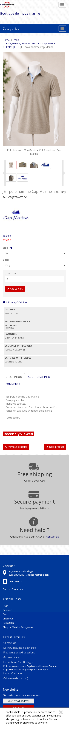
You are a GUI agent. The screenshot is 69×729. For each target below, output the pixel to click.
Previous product (17, 446)
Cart (5, 614)
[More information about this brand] (16, 215)
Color (6, 259)
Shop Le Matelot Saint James (18, 627)
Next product (56, 446)
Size (7, 247)
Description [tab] (13, 377)
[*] (10, 247)
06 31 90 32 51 (16, 581)
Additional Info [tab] (39, 377)
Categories (11, 28)
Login (5, 605)
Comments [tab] (12, 384)
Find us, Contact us (13, 589)
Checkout (8, 618)
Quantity (10, 273)
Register (7, 610)
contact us (52, 536)
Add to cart (16, 288)
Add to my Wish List (16, 302)
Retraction (8, 622)
